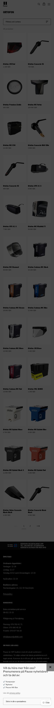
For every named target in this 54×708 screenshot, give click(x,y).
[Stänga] (50, 667)
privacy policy (15, 693)
